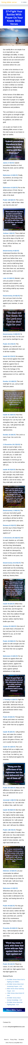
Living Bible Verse (18, 1042)
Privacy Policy (13, 1039)
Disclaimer (21, 1039)
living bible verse (9, 2)
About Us (6, 1039)
